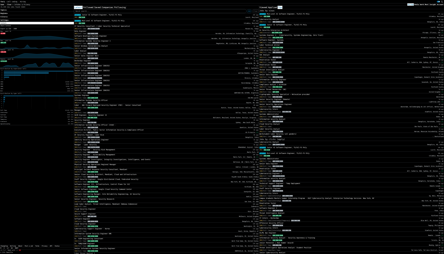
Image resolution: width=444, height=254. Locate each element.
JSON (15, 28)
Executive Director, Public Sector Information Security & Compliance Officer (109, 130)
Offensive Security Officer (271, 223)
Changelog (4, 246)
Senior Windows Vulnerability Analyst (91, 46)
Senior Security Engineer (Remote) (274, 99)
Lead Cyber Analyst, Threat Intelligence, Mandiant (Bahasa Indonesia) (105, 204)
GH (12, 248)
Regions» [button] (4, 13)
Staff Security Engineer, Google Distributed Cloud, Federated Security (106, 179)
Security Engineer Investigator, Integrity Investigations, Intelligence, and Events (112, 159)
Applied (272, 7)
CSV (10, 28)
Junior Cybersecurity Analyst (272, 253)
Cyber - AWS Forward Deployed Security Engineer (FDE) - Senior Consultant (107, 105)
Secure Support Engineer (85, 214)
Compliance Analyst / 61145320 (272, 84)
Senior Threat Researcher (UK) (272, 89)
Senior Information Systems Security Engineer (94, 248)
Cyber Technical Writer (269, 45)
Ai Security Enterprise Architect (274, 30)
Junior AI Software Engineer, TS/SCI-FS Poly (98, 15)
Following (120, 7)
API (51, 246)
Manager (77, 110)
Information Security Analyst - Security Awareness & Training (287, 238)
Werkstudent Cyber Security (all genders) (277, 134)
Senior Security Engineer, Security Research (94, 199)
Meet (427, 4)
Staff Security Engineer (270, 188)
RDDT (16, 248)
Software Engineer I (268, 208)
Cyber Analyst (80, 51)
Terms (37, 246)
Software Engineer (82, 219)
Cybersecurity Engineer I (270, 50)
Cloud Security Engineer (85, 209)
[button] (37, 23)
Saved (97, 7)
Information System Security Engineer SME (92, 234)
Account (440, 4)
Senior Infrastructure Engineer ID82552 (92, 66)
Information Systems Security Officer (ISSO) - (95, 125)
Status (57, 246)
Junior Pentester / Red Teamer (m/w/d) (276, 243)
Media (416, 4)
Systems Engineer (81, 95)
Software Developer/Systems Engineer (90, 36)
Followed (88, 7)
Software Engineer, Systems (271, 40)
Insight (433, 4)
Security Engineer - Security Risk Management (94, 150)
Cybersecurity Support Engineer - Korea (92, 229)
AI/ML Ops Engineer (267, 233)
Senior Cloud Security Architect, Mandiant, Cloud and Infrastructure (105, 174)
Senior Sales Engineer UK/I (86, 56)
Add (249, 11)
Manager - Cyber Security (85, 145)
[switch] (438, 1)
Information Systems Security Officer (91, 100)
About (20, 246)
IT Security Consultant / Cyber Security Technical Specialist (102, 26)
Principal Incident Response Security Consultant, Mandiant (100, 169)
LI (8, 248)
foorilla (9, 252)
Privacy (44, 246)
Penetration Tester (267, 60)
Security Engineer (82, 120)
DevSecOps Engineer (82, 61)
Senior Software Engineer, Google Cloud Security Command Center (103, 189)
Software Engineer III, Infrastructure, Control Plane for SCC (102, 184)
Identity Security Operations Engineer (91, 140)
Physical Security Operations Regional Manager (95, 164)
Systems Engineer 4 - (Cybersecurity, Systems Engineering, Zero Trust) (291, 35)
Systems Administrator (269, 114)
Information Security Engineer (272, 80)
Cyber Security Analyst (269, 129)
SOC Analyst (264, 55)
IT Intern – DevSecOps (269, 218)
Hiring (410, 4)
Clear (255, 11)
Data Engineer (80, 31)
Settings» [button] (4, 20)
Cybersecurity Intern (268, 109)
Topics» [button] (3, 10)
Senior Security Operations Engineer (275, 104)
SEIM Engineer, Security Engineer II (90, 115)
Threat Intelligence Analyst (271, 70)
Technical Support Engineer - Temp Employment (279, 183)
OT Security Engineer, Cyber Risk (89, 135)
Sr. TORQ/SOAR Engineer (84, 244)
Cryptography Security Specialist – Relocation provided (284, 94)
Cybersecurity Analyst (269, 19)
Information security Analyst (272, 119)
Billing (13, 246)
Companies (107, 7)
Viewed (263, 7)
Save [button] (2, 4)
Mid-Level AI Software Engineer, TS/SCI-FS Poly (99, 21)
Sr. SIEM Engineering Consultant (88, 239)
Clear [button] (9, 4)
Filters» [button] (4, 17)
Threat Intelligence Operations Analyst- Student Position (285, 248)
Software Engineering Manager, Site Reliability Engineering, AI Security (107, 194)
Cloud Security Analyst (269, 124)
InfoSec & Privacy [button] (22, 4)
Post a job (29, 246)
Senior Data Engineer (268, 75)
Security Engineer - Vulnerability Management (94, 155)
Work (422, 4)
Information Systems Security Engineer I (92, 41)
